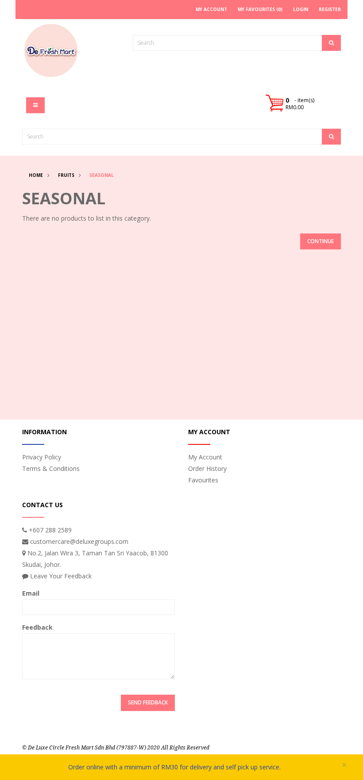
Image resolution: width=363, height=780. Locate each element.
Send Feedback (148, 702)
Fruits (66, 175)
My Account (205, 457)
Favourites (203, 480)
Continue (320, 241)
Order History (207, 468)
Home (36, 175)
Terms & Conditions (51, 468)
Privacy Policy (41, 457)
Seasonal (101, 175)
